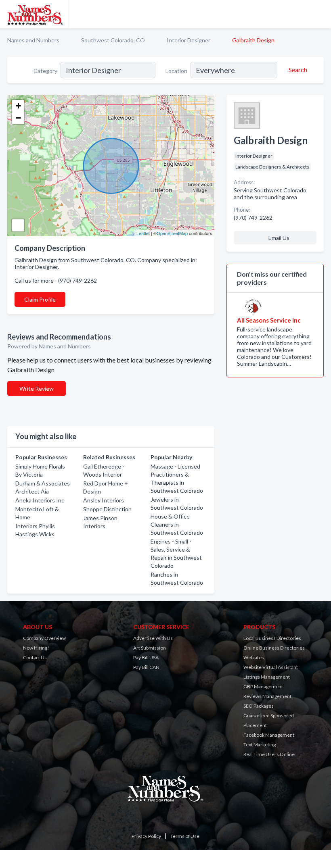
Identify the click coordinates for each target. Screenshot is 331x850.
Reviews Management (267, 696)
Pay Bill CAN (146, 667)
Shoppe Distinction (107, 509)
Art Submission (149, 648)
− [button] (18, 118)
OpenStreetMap (172, 233)
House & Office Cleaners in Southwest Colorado (177, 524)
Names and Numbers (33, 40)
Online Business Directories (274, 648)
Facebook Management (268, 735)
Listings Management (266, 677)
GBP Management (263, 686)
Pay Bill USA (146, 657)
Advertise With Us (153, 638)
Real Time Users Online (269, 754)
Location (176, 70)
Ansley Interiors (103, 500)
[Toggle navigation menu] (320, 14)
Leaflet (143, 233)
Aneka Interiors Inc (39, 500)
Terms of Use (184, 836)
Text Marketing (259, 745)
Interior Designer (188, 40)
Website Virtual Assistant (270, 667)
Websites (253, 657)
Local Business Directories (272, 638)
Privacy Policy (146, 836)
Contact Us (35, 657)
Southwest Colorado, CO (113, 40)
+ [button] (18, 106)
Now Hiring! (36, 648)
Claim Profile (40, 299)
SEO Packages (258, 706)
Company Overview (44, 638)
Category (45, 70)
